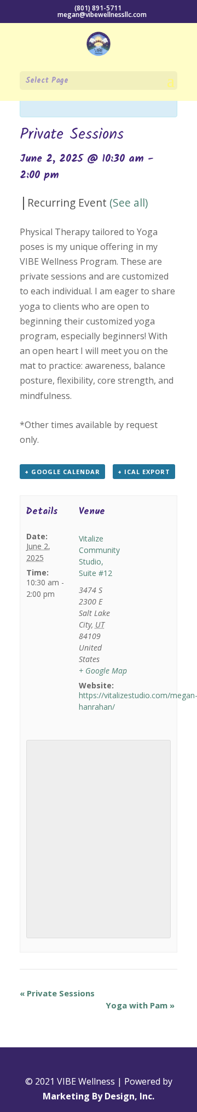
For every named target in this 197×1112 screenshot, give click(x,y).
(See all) (128, 202)
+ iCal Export (144, 471)
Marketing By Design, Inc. (98, 1096)
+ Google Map (103, 670)
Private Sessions (57, 993)
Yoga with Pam (140, 1005)
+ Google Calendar (62, 471)
